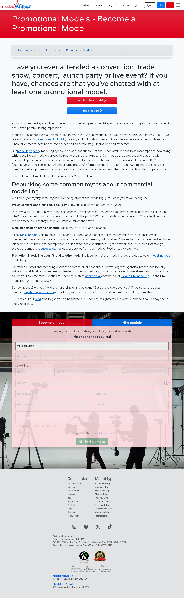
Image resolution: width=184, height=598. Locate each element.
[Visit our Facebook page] (86, 527)
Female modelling (102, 483)
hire (161, 5)
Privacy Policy (108, 433)
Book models (90, 110)
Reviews (71, 494)
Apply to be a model (90, 100)
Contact (71, 505)
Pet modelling (101, 516)
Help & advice (74, 501)
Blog (69, 498)
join (170, 5)
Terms (94, 433)
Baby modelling (101, 498)
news (99, 5)
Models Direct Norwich (63, 584)
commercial (93, 276)
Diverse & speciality (103, 501)
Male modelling (101, 487)
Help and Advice (28, 50)
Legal (70, 509)
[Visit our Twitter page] (98, 527)
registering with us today (40, 292)
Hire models (73, 487)
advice (126, 5)
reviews (86, 5)
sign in (149, 5)
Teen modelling (102, 491)
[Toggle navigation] (178, 5)
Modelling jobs (74, 491)
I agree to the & (94, 433)
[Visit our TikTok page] (109, 527)
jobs (138, 5)
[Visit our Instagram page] (74, 527)
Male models (28, 235)
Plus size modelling (103, 509)
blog (38, 299)
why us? (112, 5)
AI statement (73, 516)
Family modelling (102, 505)
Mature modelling (103, 512)
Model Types (52, 50)
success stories (51, 248)
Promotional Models (79, 50)
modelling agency (28, 151)
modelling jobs (160, 255)
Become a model (75, 483)
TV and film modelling (135, 276)
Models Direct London (63, 576)
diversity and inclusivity (51, 139)
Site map (71, 512)
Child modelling (102, 494)
